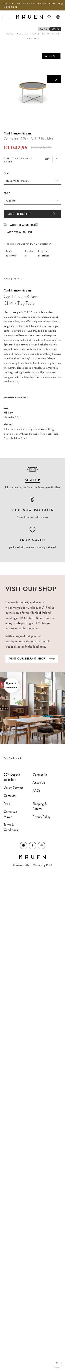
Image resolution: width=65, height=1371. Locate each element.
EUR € (55, 29)
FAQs (36, 790)
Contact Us (39, 774)
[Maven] (29, 16)
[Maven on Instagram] (23, 848)
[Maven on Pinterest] (41, 848)
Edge (7, 193)
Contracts (10, 795)
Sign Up (32, 480)
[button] (11, 685)
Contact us (29, 253)
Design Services (13, 787)
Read (7, 803)
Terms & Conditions (11, 827)
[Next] (54, 79)
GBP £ (43, 29)
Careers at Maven (10, 814)
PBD (49, 865)
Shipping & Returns (39, 806)
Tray (7, 173)
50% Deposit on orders (12, 777)
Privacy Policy (41, 816)
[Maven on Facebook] (32, 848)
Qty (47, 159)
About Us (38, 782)
